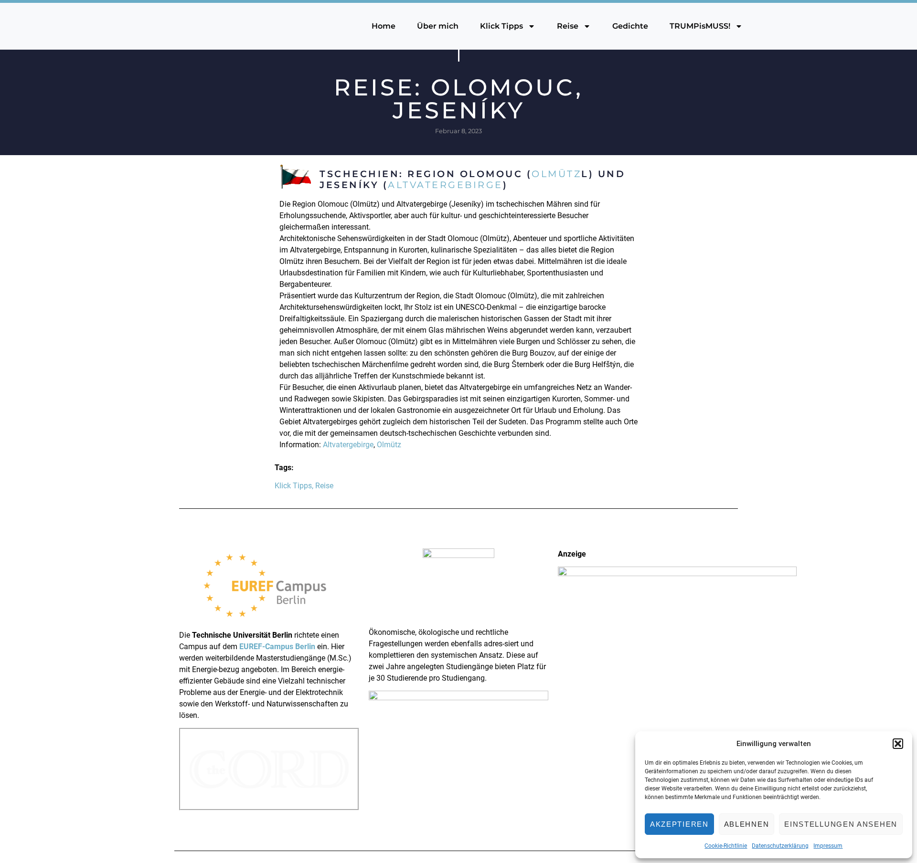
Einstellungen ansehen (840, 824)
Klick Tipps (501, 26)
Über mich (437, 26)
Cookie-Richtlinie (725, 845)
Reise (567, 26)
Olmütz (556, 173)
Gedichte (630, 26)
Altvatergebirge (445, 184)
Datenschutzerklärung (780, 845)
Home (383, 26)
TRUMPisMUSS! (700, 26)
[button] (898, 743)
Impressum (827, 845)
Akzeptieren (679, 824)
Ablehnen (746, 824)
